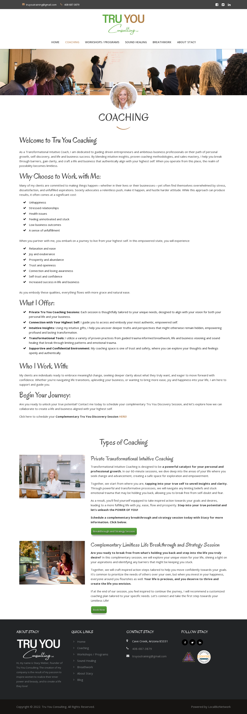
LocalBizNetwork (219, 707)
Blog (80, 680)
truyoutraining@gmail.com (41, 4)
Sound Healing (136, 42)
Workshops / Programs (102, 42)
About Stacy (186, 42)
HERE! (123, 416)
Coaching (83, 648)
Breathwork (162, 42)
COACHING (72, 42)
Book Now (99, 609)
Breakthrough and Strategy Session (114, 531)
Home (55, 42)
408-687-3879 (142, 649)
